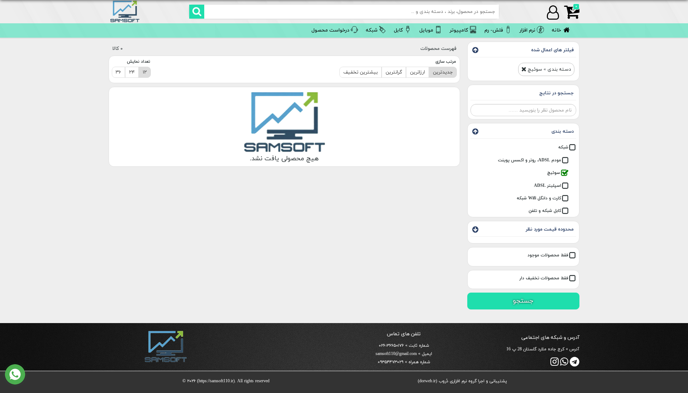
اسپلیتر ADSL (547, 186)
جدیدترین (443, 72)
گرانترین (394, 72)
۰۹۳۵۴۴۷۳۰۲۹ (390, 362)
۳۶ (118, 72)
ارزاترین (417, 72)
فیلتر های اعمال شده (552, 50)
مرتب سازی (445, 62)
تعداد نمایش (138, 62)
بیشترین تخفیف (360, 72)
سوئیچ (553, 173)
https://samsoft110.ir (216, 381)
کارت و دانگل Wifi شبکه (539, 198)
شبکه (563, 147)
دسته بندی (562, 131)
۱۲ (145, 72)
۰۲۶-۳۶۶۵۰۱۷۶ (391, 346)
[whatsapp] (564, 363)
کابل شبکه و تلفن (545, 211)
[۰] (569, 16)
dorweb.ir (427, 381)
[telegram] (574, 363)
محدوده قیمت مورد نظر (550, 229)
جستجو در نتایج (556, 93)
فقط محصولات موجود (547, 255)
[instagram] (554, 363)
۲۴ (132, 72)
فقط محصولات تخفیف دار (544, 278)
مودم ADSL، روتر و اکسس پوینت (529, 160)
